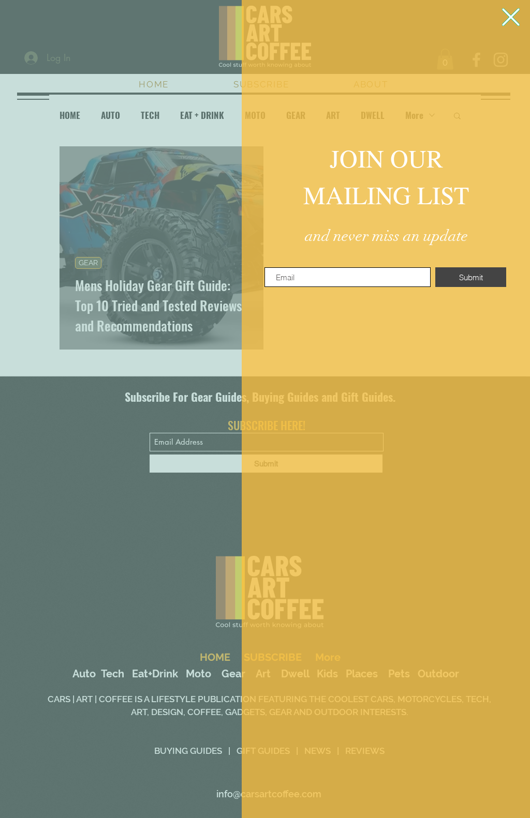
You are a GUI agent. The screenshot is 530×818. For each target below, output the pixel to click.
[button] (511, 17)
